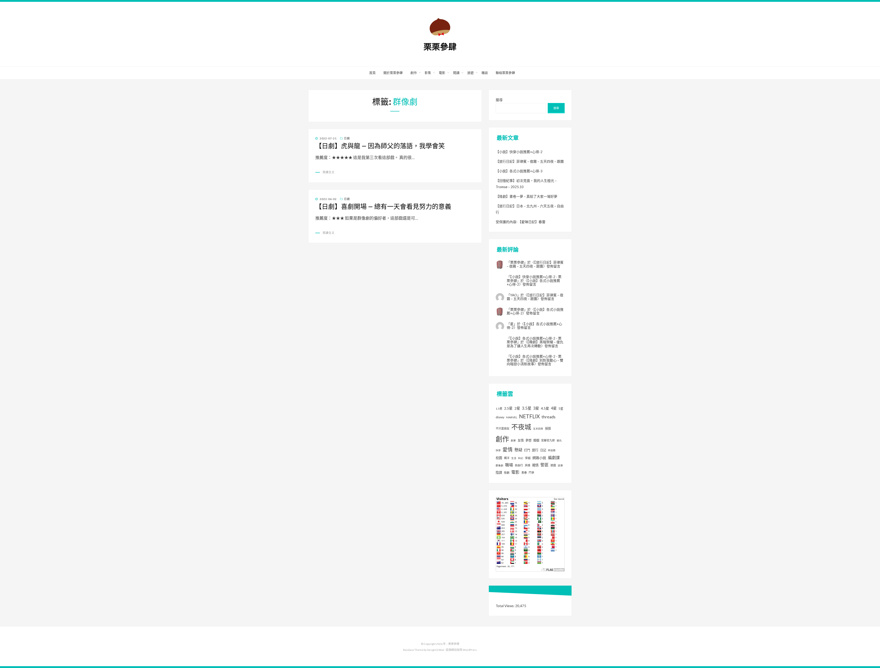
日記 (543, 450)
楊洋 (506, 458)
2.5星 (508, 408)
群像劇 (499, 465)
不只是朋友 (502, 428)
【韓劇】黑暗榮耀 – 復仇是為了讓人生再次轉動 (535, 344)
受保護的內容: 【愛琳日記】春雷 (520, 222)
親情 (535, 465)
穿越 (528, 458)
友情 (521, 440)
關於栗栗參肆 (393, 73)
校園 (499, 458)
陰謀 (499, 472)
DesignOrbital (435, 650)
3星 (536, 408)
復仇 (559, 440)
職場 (509, 464)
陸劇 (506, 472)
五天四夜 (538, 428)
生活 (513, 458)
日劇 (347, 138)
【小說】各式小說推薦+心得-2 (533, 283)
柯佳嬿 (552, 450)
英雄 (527, 465)
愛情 (508, 449)
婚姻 (536, 440)
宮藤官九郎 (548, 440)
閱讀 (456, 73)
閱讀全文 (329, 172)
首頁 (372, 73)
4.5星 (545, 408)
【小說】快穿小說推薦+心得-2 (519, 152)
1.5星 (499, 408)
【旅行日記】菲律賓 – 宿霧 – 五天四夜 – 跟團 (530, 161)
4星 (554, 408)
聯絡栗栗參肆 (505, 73)
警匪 (544, 464)
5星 (560, 408)
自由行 (519, 465)
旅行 (535, 450)
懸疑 (518, 449)
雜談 (484, 73)
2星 (517, 408)
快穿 (498, 450)
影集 (428, 73)
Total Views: (505, 606)
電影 (442, 73)
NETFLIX (529, 416)
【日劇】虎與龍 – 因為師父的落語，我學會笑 (380, 146)
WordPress (470, 650)
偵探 (548, 428)
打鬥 (527, 450)
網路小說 (539, 458)
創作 (413, 73)
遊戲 (553, 465)
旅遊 (470, 73)
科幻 (520, 458)
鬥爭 (531, 472)
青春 (524, 472)
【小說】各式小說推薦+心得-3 (519, 171)
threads (549, 416)
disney (500, 417)
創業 (513, 440)
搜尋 (499, 100)
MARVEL (511, 417)
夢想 (528, 440)
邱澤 (560, 465)
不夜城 (521, 427)
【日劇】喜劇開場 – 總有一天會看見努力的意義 (383, 207)
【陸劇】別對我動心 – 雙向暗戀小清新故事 (535, 362)
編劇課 (554, 457)
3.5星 (526, 408)
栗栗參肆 (440, 47)
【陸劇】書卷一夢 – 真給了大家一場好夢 (526, 196)
